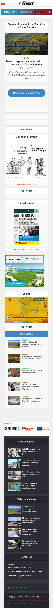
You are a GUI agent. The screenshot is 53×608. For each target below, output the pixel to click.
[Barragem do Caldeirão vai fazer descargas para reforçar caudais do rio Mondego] (15, 400)
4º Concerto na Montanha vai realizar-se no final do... (32, 357)
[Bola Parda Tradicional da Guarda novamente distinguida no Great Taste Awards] (15, 372)
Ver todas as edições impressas (26, 249)
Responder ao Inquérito (26, 93)
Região (26, 58)
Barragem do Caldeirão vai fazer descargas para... (32, 400)
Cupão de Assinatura (12, 604)
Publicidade (32, 601)
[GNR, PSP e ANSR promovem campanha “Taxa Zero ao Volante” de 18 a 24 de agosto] (15, 386)
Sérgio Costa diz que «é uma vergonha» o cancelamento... (31, 520)
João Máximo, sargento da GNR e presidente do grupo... (31, 451)
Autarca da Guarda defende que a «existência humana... (32, 344)
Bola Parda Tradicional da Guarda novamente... (32, 371)
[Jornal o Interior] (26, 3)
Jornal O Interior (19, 587)
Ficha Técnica (22, 601)
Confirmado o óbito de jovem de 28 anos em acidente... (30, 462)
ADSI (41, 597)
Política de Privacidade (30, 604)
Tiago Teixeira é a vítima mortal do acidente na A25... (31, 474)
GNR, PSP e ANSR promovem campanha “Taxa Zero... (30, 386)
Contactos (42, 601)
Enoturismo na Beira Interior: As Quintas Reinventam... (29, 532)
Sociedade (26, 340)
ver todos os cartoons (26, 185)
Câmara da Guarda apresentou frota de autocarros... (30, 543)
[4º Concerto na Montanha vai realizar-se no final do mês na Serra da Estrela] (15, 358)
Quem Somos (10, 601)
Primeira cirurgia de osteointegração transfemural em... (29, 485)
